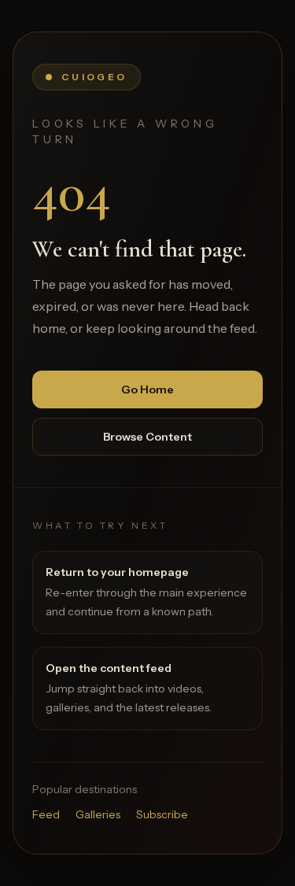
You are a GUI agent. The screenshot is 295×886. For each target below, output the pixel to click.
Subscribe (162, 814)
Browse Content (147, 437)
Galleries (98, 814)
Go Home (147, 389)
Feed (46, 814)
